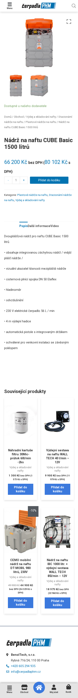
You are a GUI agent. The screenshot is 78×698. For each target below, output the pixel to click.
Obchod (19, 116)
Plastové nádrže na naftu (41, 122)
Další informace (39, 226)
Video (54, 226)
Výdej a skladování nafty (41, 116)
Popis (23, 226)
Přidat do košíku (49, 180)
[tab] (23, 226)
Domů (7, 116)
